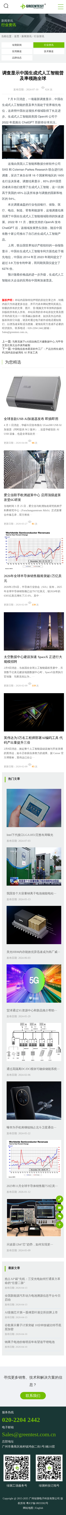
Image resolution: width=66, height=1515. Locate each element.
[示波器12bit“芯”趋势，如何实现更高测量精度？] (34, 1237)
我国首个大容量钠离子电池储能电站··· (31, 893)
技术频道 (49, 51)
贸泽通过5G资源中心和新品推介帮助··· (32, 1010)
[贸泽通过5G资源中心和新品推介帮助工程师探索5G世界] (34, 1003)
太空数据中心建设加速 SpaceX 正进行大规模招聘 (33, 659)
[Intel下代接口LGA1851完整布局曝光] (34, 828)
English (39, 1508)
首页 (16, 36)
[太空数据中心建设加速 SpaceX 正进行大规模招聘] (34, 651)
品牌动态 (17, 57)
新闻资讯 (26, 36)
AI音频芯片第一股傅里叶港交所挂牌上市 (31, 1312)
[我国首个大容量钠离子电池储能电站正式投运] (34, 886)
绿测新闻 (17, 45)
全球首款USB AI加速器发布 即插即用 (31, 419)
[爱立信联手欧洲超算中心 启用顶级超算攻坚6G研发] (34, 489)
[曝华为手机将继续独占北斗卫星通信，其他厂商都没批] (34, 1120)
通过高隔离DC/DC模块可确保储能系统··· (33, 1068)
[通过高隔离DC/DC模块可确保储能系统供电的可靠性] (34, 1062)
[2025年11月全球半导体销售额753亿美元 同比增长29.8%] (34, 1179)
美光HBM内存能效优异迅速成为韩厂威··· (33, 951)
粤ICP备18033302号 (37, 1503)
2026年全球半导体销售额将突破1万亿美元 (33, 578)
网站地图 (28, 1508)
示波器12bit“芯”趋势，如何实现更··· (30, 1244)
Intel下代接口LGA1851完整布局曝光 (30, 834)
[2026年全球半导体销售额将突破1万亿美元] (34, 570)
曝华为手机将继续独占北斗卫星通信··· (31, 1127)
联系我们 (33, 1396)
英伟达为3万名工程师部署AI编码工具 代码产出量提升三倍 (33, 740)
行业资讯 (39, 36)
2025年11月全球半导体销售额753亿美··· (32, 1185)
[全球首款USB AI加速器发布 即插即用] (34, 413)
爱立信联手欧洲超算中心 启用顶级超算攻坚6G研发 (32, 497)
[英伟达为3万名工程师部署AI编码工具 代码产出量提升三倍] (34, 732)
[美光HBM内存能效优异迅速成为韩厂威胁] (34, 945)
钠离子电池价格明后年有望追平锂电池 (30, 1341)
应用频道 (17, 51)
